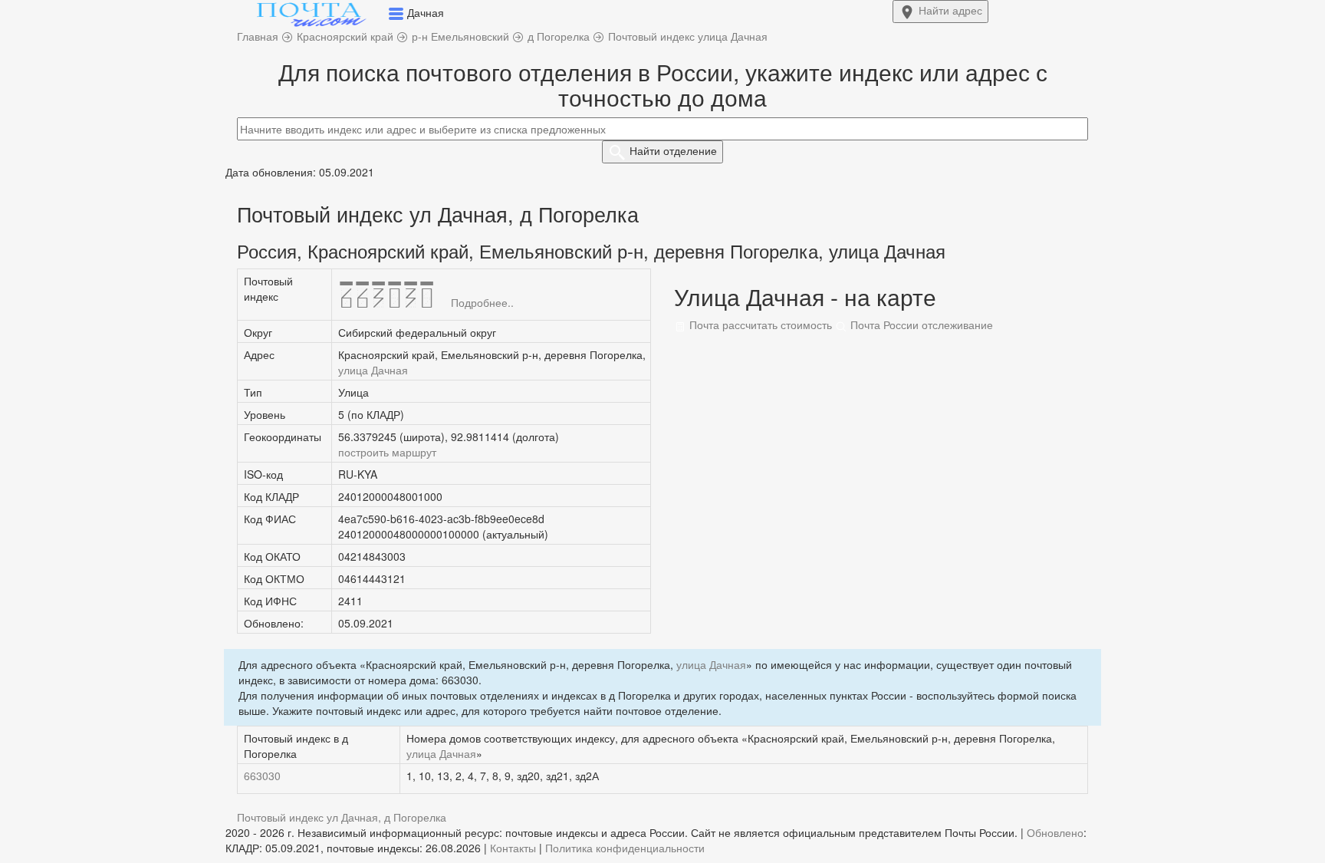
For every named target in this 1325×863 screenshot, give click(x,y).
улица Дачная (373, 369)
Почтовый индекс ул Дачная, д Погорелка (341, 817)
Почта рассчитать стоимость (759, 324)
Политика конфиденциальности (625, 847)
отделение (673, 150)
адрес (950, 10)
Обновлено (1055, 832)
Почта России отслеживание (920, 324)
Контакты (513, 847)
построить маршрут (387, 451)
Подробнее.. (482, 302)
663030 (262, 775)
